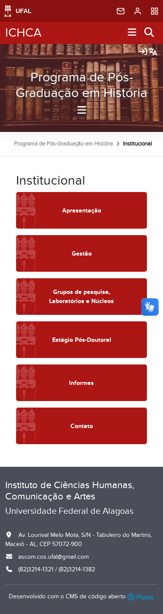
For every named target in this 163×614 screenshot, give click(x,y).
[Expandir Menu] (132, 32)
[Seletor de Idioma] (153, 52)
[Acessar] (143, 52)
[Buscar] (149, 32)
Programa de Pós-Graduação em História (81, 85)
